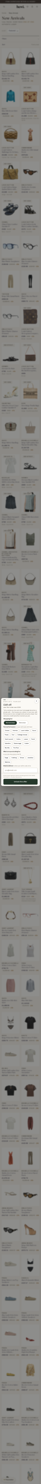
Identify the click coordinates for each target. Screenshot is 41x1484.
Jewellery (30, 758)
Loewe (26, 739)
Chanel (7, 730)
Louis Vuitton (25, 730)
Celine (18, 739)
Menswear (22, 723)
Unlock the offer (20, 782)
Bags (6, 758)
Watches (7, 762)
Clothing (14, 758)
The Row (16, 748)
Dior (13, 735)
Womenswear (10, 723)
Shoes (22, 758)
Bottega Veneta (22, 735)
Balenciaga (17, 743)
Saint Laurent (9, 739)
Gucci (34, 730)
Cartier (26, 743)
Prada (6, 735)
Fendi (33, 739)
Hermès (15, 730)
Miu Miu (7, 748)
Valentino (8, 743)
